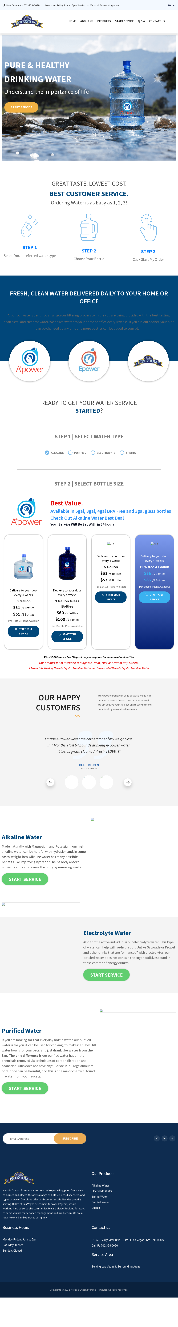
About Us (86, 21)
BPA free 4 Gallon (154, 567)
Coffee (96, 1207)
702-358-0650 (109, 1245)
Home (72, 21)
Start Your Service (26, 631)
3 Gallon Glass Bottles (67, 603)
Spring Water (99, 1196)
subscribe (70, 1138)
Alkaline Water (100, 1185)
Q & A (141, 21)
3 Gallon (24, 601)
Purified (80, 453)
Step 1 (29, 247)
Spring (131, 453)
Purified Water (100, 1202)
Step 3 (148, 251)
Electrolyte (106, 453)
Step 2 (89, 251)
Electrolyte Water (102, 1191)
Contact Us (157, 21)
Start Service (124, 21)
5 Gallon (111, 567)
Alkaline (57, 453)
